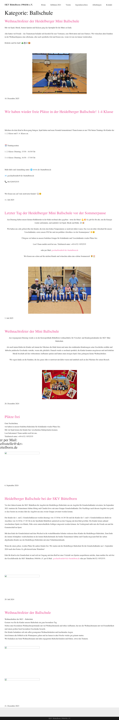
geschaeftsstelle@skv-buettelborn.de (65, 250)
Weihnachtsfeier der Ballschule (28, 612)
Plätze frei (12, 416)
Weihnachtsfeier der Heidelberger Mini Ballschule (42, 20)
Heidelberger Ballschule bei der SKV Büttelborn (41, 498)
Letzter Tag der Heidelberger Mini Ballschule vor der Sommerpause (55, 212)
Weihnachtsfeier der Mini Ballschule (32, 331)
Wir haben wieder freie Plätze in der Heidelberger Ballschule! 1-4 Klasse (59, 111)
